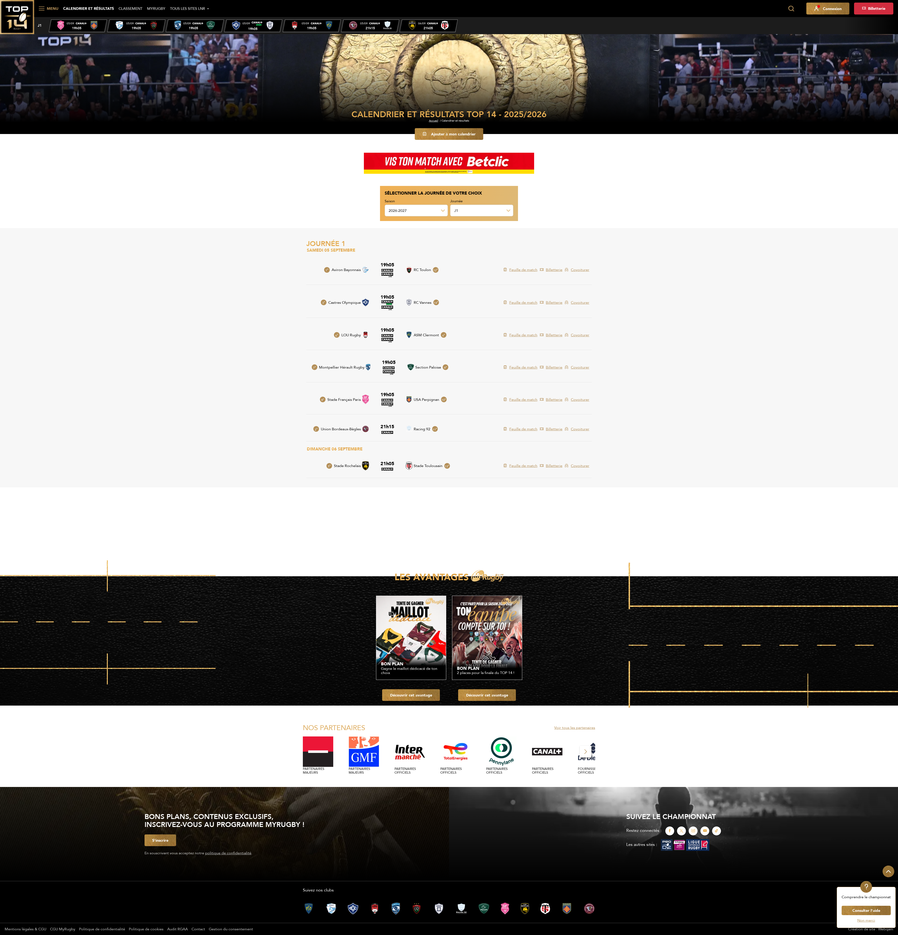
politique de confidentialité (228, 853)
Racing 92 (422, 429)
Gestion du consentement (231, 929)
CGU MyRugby (62, 929)
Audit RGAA (177, 929)
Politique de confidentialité (102, 929)
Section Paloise (428, 367)
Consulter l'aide (866, 910)
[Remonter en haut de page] (888, 871)
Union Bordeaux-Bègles (341, 429)
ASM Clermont (426, 335)
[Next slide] (585, 751)
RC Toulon (422, 270)
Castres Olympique (344, 302)
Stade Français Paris (344, 399)
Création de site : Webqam (870, 929)
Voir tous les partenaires (574, 727)
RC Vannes (422, 302)
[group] (78, 25)
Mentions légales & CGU (25, 929)
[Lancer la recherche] (791, 8)
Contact (198, 929)
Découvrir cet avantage (411, 695)
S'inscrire (160, 840)
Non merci (866, 920)
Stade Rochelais (347, 466)
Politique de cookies (146, 929)
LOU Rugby (351, 335)
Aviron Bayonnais (346, 270)
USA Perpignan (426, 399)
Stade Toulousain (428, 466)
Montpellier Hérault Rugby (342, 367)
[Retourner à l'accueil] (17, 16)
